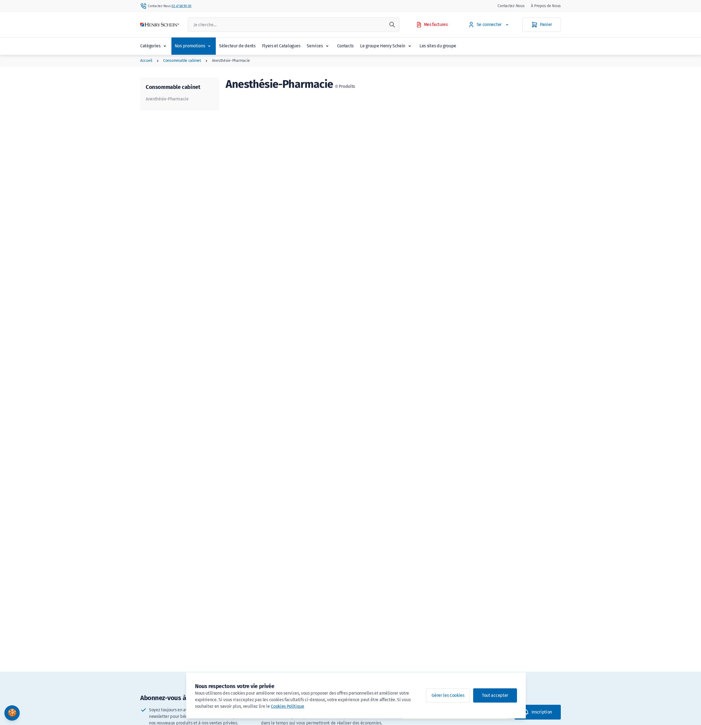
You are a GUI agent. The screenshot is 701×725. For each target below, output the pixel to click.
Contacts (345, 45)
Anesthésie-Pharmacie (231, 60)
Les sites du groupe (438, 45)
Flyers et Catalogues (281, 45)
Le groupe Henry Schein (382, 45)
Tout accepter (495, 695)
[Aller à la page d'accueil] (159, 25)
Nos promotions (190, 45)
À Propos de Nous (546, 6)
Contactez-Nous (511, 6)
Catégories (150, 45)
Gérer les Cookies (448, 695)
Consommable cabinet (182, 60)
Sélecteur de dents (237, 45)
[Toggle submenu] (165, 46)
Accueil (146, 60)
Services (315, 45)
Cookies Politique (287, 706)
